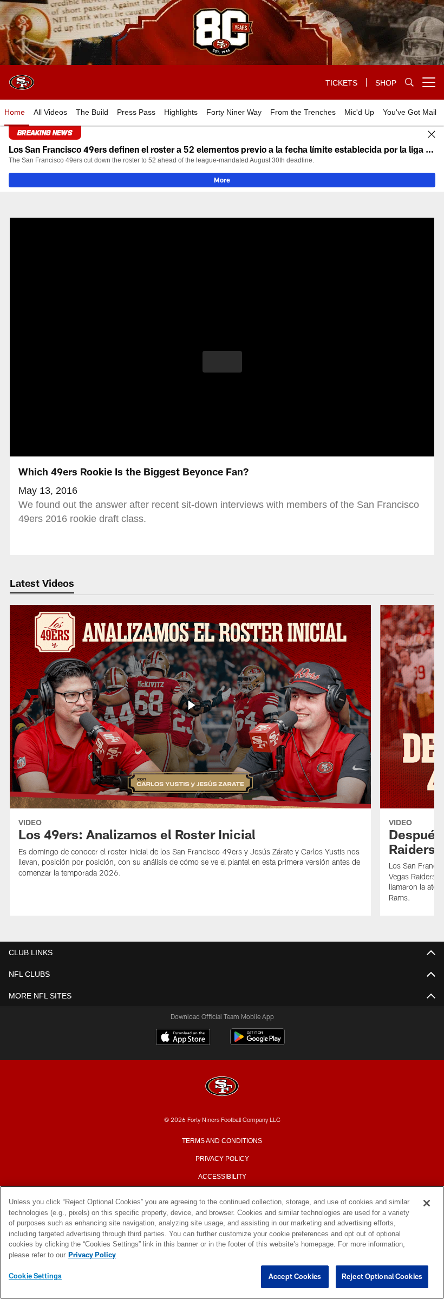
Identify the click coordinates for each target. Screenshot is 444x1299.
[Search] (409, 82)
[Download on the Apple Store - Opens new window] (183, 1038)
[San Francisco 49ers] (222, 1087)
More (222, 180)
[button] (222, 362)
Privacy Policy (222, 1157)
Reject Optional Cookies (382, 1276)
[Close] (431, 134)
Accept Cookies (295, 1276)
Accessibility (222, 1175)
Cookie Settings (35, 1276)
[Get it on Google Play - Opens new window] (257, 1042)
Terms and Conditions (222, 1140)
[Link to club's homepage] (22, 78)
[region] (222, 1242)
